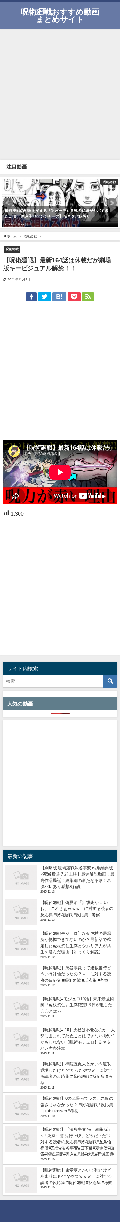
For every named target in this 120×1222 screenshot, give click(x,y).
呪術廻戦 (12, 248)
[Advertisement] (60, 93)
